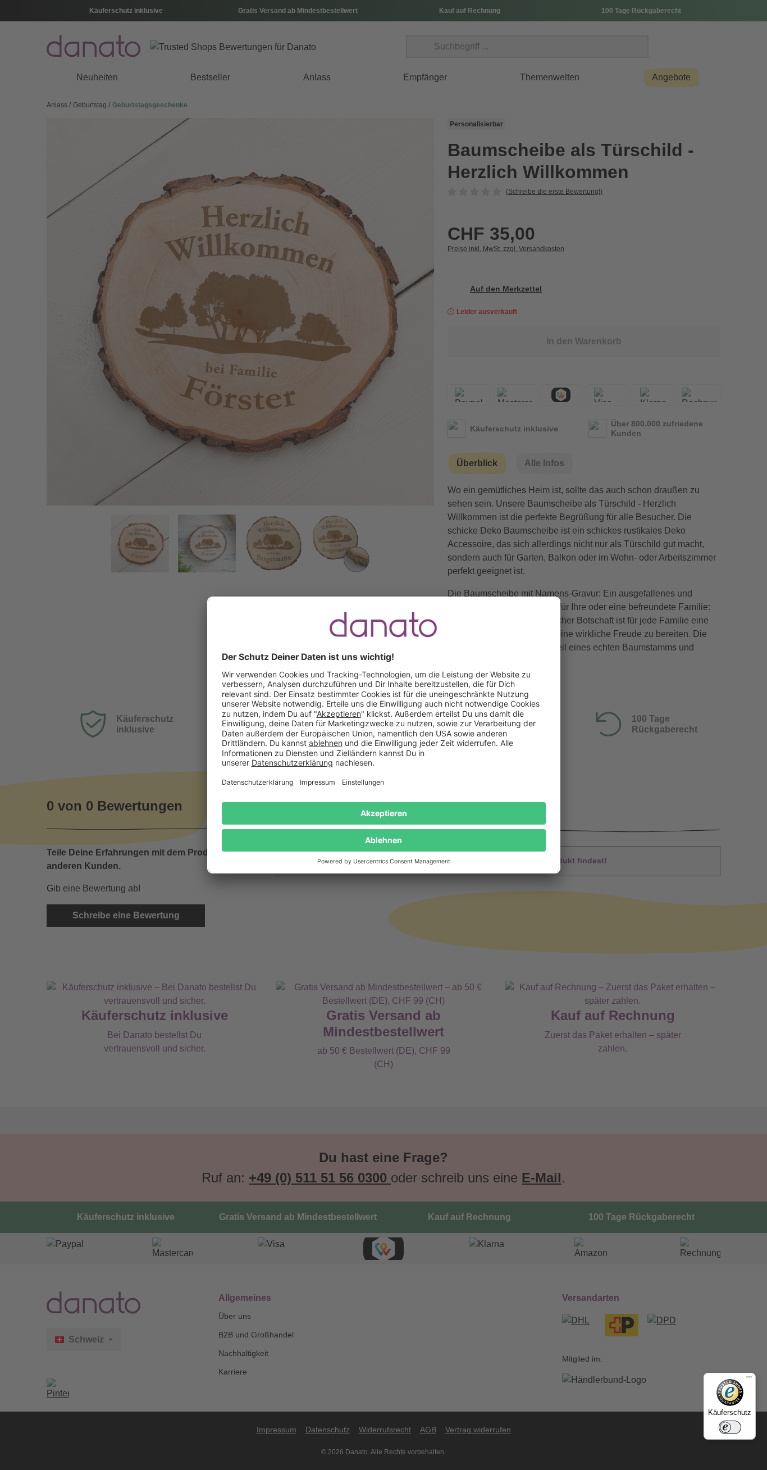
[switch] (730, 1427)
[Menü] (749, 1379)
